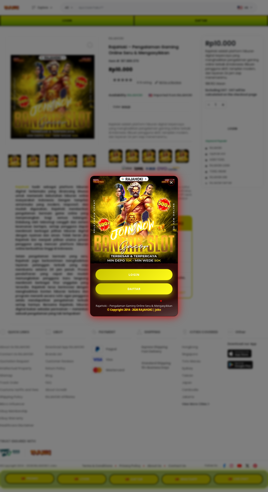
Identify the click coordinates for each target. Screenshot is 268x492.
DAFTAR (134, 289)
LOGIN (134, 275)
